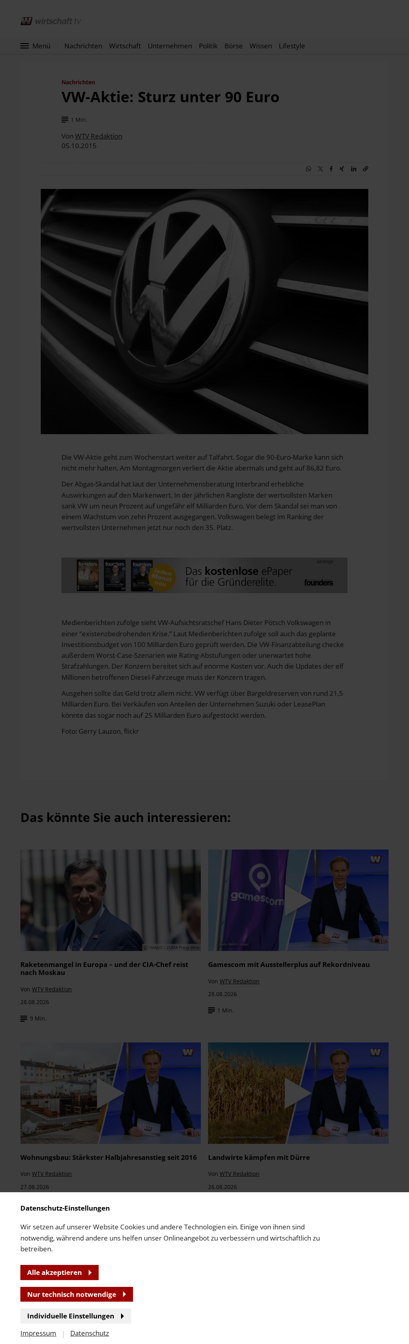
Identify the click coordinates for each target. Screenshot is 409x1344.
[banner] (204, 672)
